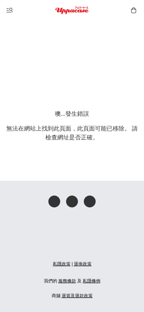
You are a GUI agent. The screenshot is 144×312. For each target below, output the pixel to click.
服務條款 (67, 281)
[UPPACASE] (72, 10)
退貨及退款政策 (77, 295)
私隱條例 (91, 281)
